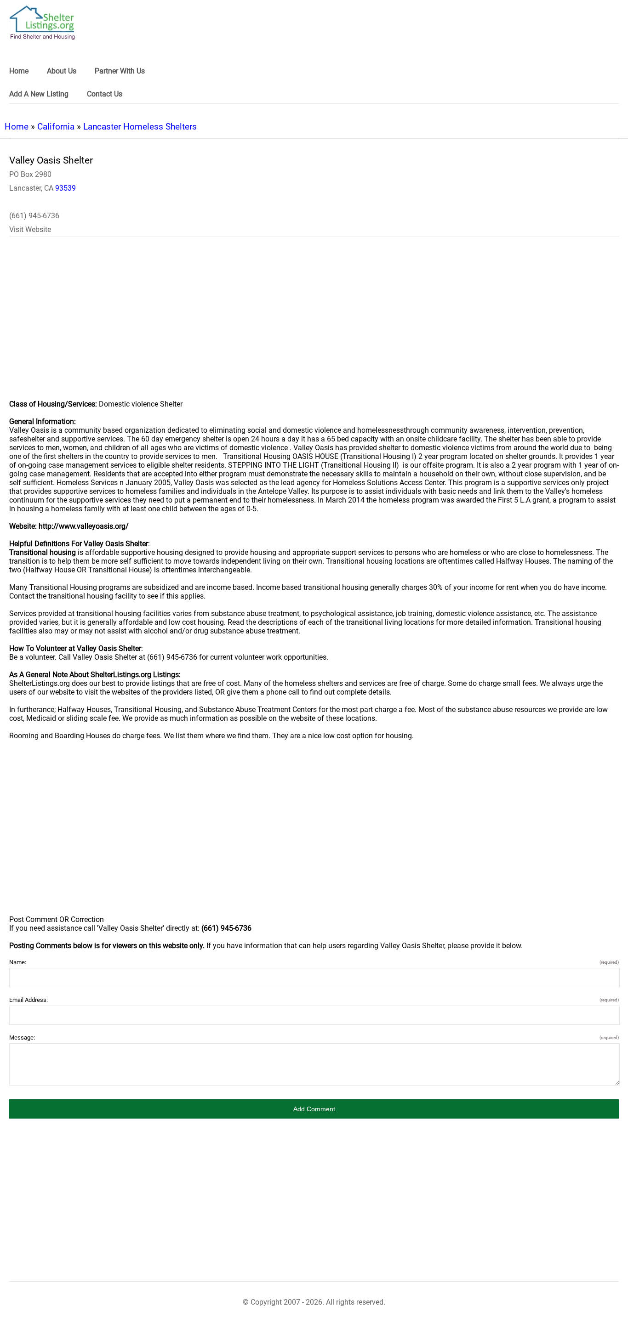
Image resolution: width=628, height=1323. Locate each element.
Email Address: (314, 999)
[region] (314, 324)
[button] (314, 1109)
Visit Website (30, 229)
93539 (65, 188)
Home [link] (19, 71)
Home (17, 126)
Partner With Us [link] (120, 71)
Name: (314, 962)
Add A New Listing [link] (39, 94)
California (55, 126)
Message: (314, 1037)
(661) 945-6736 (34, 215)
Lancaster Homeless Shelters (140, 126)
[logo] (42, 23)
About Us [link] (61, 71)
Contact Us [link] (104, 94)
